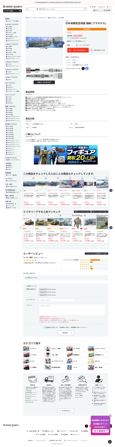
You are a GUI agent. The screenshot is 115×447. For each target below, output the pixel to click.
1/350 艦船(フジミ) (77, 65)
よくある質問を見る (65, 411)
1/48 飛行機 (10, 130)
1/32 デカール (11, 148)
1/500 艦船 (10, 112)
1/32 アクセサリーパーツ (13, 140)
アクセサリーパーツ (12, 89)
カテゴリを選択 (8, 11)
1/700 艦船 (10, 108)
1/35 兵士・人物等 (12, 32)
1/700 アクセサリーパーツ (13, 116)
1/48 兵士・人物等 (12, 52)
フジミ (74, 60)
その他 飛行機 (11, 138)
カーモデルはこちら (12, 180)
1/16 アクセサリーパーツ (13, 74)
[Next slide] (62, 43)
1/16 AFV (10, 71)
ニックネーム (30, 299)
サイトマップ (84, 440)
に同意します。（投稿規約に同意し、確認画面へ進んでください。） (67, 327)
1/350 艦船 (10, 110)
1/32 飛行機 (10, 126)
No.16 (86, 65)
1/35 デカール (11, 38)
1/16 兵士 (10, 99)
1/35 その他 (10, 34)
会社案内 (30, 440)
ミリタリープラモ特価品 (13, 21)
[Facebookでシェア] (86, 68)
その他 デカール (11, 154)
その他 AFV (10, 87)
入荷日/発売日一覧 (12, 203)
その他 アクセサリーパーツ (14, 120)
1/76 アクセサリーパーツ (13, 66)
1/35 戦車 (10, 26)
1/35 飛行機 (10, 128)
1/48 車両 (10, 48)
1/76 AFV (10, 64)
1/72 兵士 (10, 97)
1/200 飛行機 (10, 136)
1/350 (74, 62)
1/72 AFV (10, 85)
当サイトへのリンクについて (71, 440)
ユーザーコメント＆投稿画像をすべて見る (96, 253)
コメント (29, 305)
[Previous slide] (25, 43)
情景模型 (10, 163)
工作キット (10, 167)
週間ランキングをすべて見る (82, 211)
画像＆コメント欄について (40, 257)
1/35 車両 (10, 28)
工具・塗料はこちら (12, 186)
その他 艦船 (10, 114)
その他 (9, 169)
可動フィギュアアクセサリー (14, 160)
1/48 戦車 (10, 46)
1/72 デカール (11, 152)
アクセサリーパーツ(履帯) (13, 91)
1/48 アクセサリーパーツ (13, 58)
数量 (68, 45)
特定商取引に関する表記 (55, 440)
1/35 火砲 (10, 30)
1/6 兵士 (9, 101)
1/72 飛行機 (10, 132)
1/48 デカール (11, 150)
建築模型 (10, 165)
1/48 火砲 (10, 50)
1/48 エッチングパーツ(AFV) (14, 56)
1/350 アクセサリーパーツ (13, 118)
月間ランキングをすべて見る (99, 211)
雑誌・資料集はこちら (13, 198)
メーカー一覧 (11, 205)
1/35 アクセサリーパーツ (13, 40)
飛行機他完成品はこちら (13, 192)
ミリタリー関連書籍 (12, 175)
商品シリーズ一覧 (12, 207)
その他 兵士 (10, 103)
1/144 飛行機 (10, 134)
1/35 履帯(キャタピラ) (13, 36)
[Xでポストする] (83, 68)
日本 (76, 124)
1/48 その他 (10, 54)
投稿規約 (48, 327)
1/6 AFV (9, 79)
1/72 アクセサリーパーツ (13, 144)
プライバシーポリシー (41, 440)
